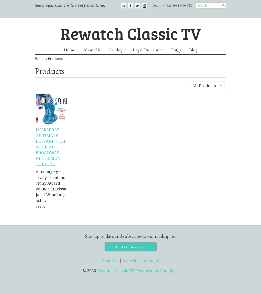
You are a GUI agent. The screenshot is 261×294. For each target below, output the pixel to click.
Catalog (116, 50)
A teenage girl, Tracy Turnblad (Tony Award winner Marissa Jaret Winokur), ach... (51, 186)
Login (156, 5)
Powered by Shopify (155, 270)
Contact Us (152, 261)
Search (202, 5)
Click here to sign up (130, 247)
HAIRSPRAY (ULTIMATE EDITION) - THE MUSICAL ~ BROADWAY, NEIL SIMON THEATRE (51, 147)
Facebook (130, 6)
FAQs (176, 50)
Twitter (137, 6)
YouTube (144, 6)
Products (55, 59)
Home (69, 50)
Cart (179, 5)
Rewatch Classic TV (130, 33)
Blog (193, 50)
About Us (92, 50)
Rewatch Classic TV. (116, 270)
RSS (123, 6)
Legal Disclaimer (148, 50)
